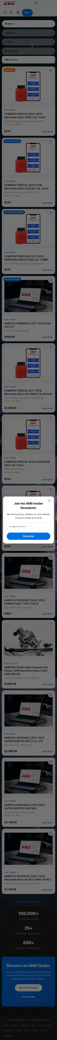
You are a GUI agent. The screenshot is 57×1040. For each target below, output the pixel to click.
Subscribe (28, 536)
